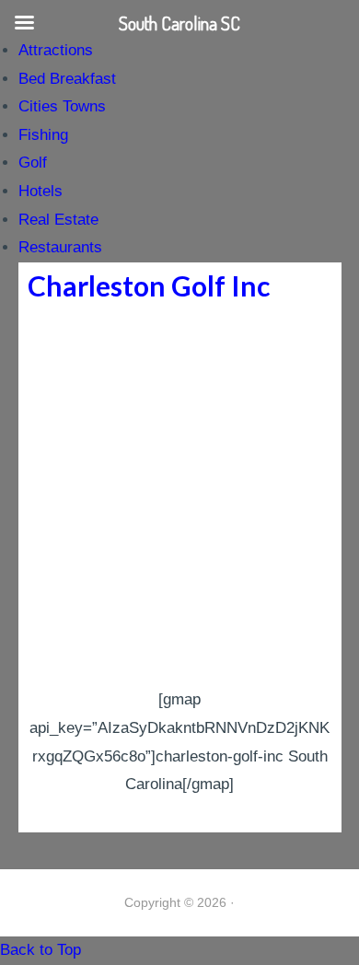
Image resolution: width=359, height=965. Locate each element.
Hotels (40, 191)
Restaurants (60, 247)
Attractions (55, 50)
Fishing (43, 135)
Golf (32, 162)
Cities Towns (62, 106)
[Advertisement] (179, 497)
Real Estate (58, 219)
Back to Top (40, 950)
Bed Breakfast (67, 78)
